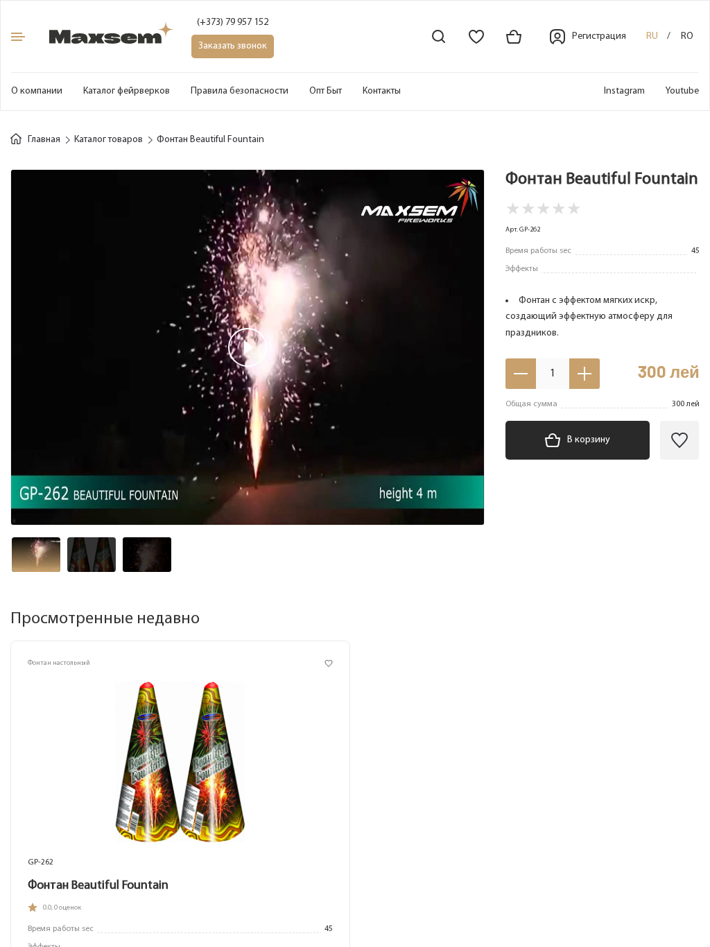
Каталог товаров (108, 139)
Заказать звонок (232, 46)
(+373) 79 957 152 (232, 22)
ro (687, 36)
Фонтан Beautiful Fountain (98, 886)
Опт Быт (325, 91)
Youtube (682, 91)
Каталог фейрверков (126, 91)
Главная (44, 139)
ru (652, 36)
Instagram (624, 91)
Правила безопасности (239, 91)
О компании (36, 91)
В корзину (588, 440)
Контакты (382, 91)
